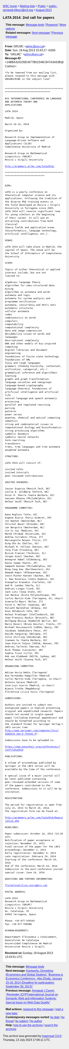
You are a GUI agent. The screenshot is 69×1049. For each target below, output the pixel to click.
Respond (52, 24)
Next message (41, 32)
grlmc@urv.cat (35, 46)
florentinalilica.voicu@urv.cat (26, 885)
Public (42, 6)
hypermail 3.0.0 (51, 1035)
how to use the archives (28, 1025)
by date (55, 1017)
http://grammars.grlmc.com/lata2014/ (29, 166)
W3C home (10, 6)
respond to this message (38, 1009)
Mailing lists (27, 6)
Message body (35, 24)
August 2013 (44, 10)
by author (36, 1021)
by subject (22, 1021)
